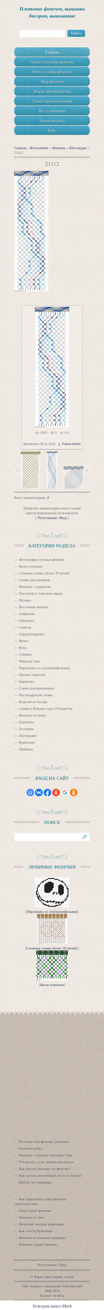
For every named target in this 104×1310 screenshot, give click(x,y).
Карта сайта (43, 1276)
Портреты (26, 722)
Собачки (25, 654)
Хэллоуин (26, 728)
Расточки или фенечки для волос (44, 1141)
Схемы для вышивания (36, 688)
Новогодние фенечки (35, 1210)
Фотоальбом (39, 147)
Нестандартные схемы (35, 694)
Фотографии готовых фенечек (42, 559)
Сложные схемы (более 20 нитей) (44, 573)
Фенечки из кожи (32, 715)
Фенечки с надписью (35, 586)
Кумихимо (27, 742)
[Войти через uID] (30, 792)
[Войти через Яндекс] (56, 792)
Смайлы (25, 627)
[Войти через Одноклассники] (73, 792)
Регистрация (47, 517)
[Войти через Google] (65, 793)
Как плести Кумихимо (36, 1231)
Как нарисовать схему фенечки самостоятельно (40, 1201)
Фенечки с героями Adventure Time (46, 1155)
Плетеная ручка (30, 1148)
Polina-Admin (71, 444)
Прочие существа (32, 674)
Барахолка (26, 681)
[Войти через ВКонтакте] (39, 792)
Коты (23, 647)
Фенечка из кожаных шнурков (42, 1237)
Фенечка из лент (31, 1217)
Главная (20, 147)
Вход (63, 517)
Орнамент (26, 620)
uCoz (61, 1295)
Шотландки (78, 147)
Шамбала (26, 749)
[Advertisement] (52, 1072)
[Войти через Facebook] (47, 792)
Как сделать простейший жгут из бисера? (50, 1175)
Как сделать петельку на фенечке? (44, 1168)
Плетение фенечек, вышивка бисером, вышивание (52, 12)
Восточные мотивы (33, 606)
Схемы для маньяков (34, 579)
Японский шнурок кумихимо (41, 1224)
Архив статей (63, 1276)
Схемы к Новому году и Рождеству (46, 708)
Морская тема (29, 661)
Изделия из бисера (33, 701)
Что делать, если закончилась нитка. (46, 1162)
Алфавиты (27, 613)
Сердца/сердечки (31, 634)
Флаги (23, 640)
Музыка (25, 600)
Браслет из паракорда (35, 1182)
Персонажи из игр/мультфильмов (44, 667)
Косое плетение (30, 566)
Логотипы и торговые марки (41, 593)
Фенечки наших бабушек (38, 1244)
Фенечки (58, 147)
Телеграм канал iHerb (52, 1306)
